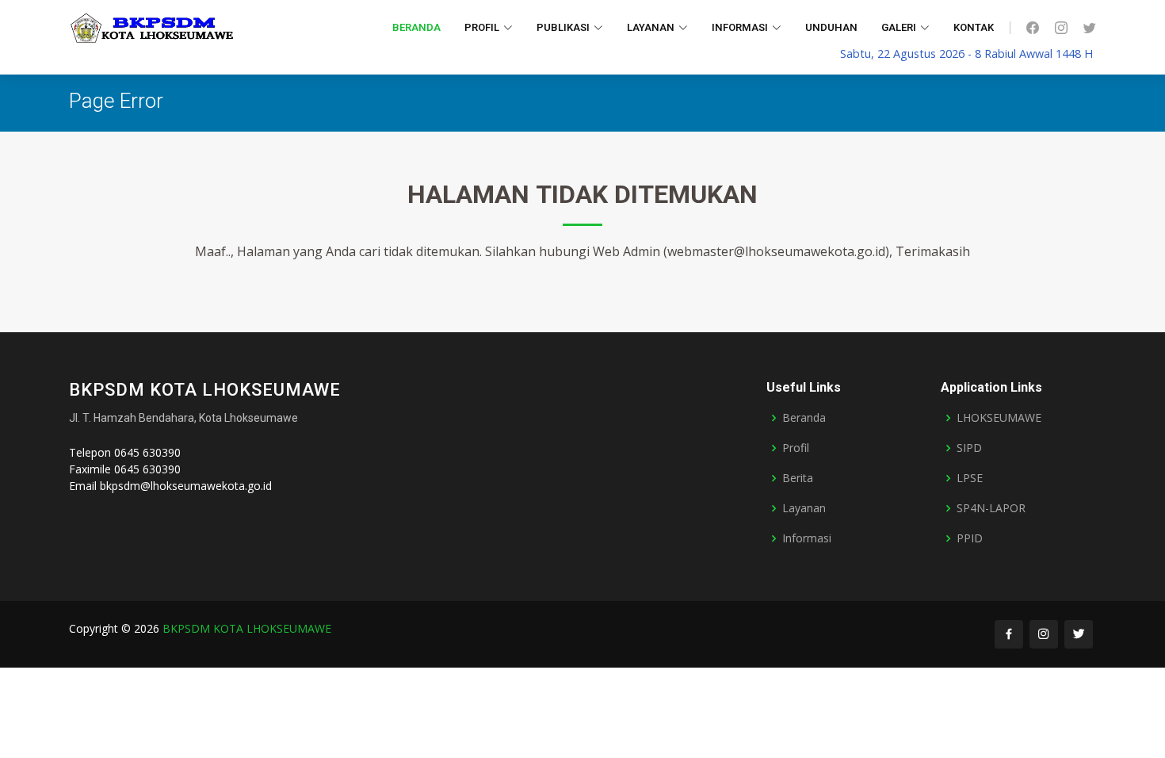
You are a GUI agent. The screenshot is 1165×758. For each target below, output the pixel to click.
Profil (795, 448)
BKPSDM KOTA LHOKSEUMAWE (246, 628)
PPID (970, 538)
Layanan (804, 508)
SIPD (969, 448)
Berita (797, 478)
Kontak (973, 27)
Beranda (416, 27)
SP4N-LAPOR (991, 508)
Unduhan (831, 27)
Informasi (806, 538)
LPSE (970, 478)
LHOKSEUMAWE (999, 417)
